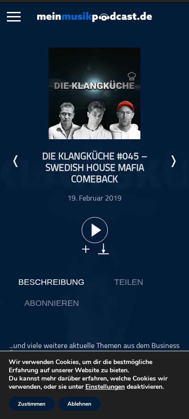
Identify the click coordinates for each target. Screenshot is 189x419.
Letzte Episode (16, 161)
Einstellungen (105, 387)
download (103, 249)
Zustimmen (31, 404)
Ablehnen (79, 404)
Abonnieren (51, 303)
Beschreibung (51, 282)
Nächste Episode (173, 161)
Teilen (128, 282)
